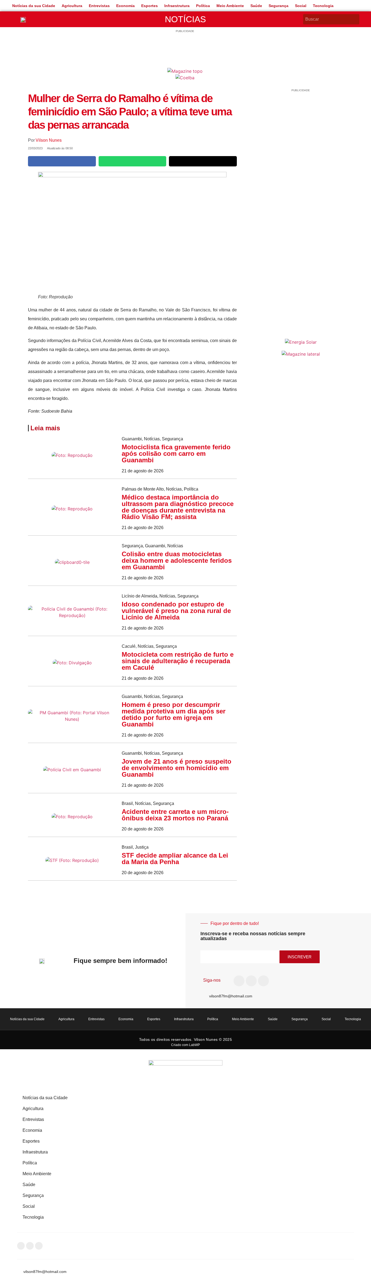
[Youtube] (263, 980)
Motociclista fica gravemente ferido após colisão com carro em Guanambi (176, 453)
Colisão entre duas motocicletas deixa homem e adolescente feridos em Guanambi (177, 560)
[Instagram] (251, 980)
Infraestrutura (177, 6)
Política (203, 6)
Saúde (256, 6)
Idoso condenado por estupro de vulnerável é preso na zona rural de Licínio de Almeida (176, 611)
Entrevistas (99, 6)
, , (152, 439)
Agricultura (72, 6)
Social (300, 6)
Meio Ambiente (230, 6)
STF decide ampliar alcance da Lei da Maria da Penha (175, 858)
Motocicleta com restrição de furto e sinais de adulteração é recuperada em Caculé (178, 661)
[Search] (356, 19)
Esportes (149, 6)
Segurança (278, 6)
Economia (125, 6)
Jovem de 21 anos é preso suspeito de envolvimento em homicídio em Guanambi (176, 768)
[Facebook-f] (239, 980)
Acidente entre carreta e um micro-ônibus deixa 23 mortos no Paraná (175, 815)
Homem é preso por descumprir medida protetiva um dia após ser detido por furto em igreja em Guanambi (173, 714)
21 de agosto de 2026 (143, 471)
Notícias (185, 19)
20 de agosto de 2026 (143, 829)
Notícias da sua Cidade (33, 6)
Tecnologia (323, 6)
